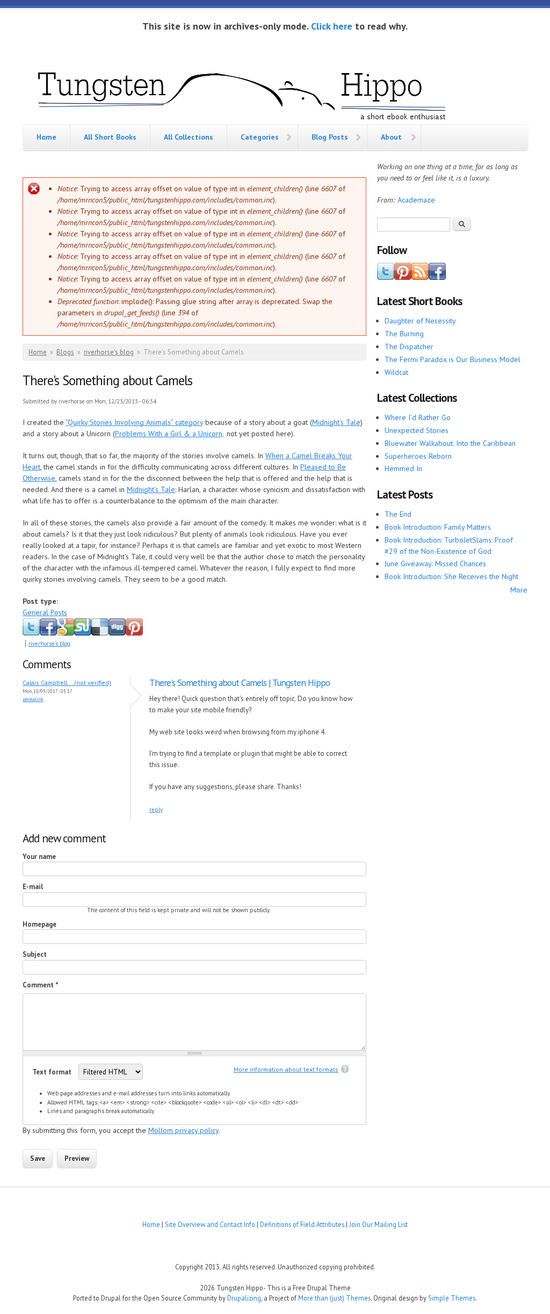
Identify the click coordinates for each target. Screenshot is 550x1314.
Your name (39, 856)
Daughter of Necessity (420, 321)
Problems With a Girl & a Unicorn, (169, 433)
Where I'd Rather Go (418, 417)
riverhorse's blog (109, 352)
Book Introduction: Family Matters (438, 527)
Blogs (65, 352)
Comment (41, 985)
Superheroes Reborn (418, 456)
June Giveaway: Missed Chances (435, 563)
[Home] (243, 93)
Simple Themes (451, 1298)
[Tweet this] (31, 633)
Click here (331, 25)
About (391, 137)
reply (156, 809)
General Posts (45, 612)
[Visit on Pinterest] (402, 277)
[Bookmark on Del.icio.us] (99, 633)
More (518, 590)
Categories (260, 137)
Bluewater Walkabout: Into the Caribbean (450, 443)
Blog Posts (330, 137)
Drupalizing (244, 1298)
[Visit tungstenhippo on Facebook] (48, 633)
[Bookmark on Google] (65, 633)
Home (46, 137)
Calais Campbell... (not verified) (67, 682)
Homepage (39, 924)
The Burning (404, 333)
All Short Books (110, 137)
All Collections (188, 137)
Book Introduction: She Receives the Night (451, 576)
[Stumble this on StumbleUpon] (82, 633)
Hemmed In (403, 468)
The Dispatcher (409, 346)
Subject (35, 954)
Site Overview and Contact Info (210, 1224)
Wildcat (396, 372)
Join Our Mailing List (378, 1224)
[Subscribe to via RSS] (420, 277)
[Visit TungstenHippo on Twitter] (385, 277)
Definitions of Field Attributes (302, 1224)
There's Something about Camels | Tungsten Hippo (239, 682)
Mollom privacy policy (183, 1130)
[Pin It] (134, 633)
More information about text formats (286, 1069)
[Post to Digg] (117, 633)
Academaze (416, 200)
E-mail (33, 886)
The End (398, 514)
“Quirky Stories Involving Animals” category (134, 422)
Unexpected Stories (416, 430)
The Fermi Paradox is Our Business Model (452, 359)
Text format (52, 1072)
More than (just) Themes (334, 1298)
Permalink (33, 699)
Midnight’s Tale (336, 422)
